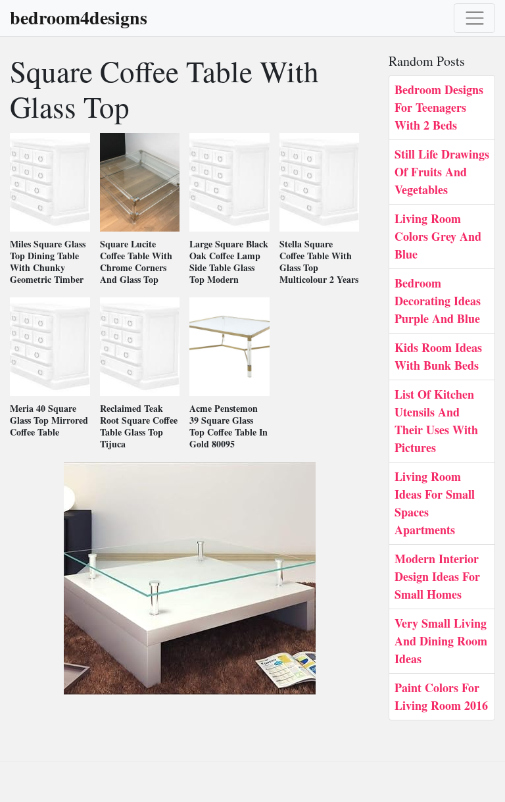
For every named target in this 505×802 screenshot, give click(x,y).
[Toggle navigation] (474, 18)
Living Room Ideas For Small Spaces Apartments (435, 503)
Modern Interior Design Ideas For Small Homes (437, 576)
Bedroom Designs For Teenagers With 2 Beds (439, 107)
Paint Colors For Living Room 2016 (441, 696)
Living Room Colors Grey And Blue (438, 236)
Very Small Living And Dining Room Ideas (441, 640)
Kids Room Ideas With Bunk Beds (438, 356)
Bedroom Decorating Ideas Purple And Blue (438, 300)
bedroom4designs (78, 18)
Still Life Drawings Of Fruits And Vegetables (442, 171)
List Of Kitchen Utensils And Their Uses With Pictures (436, 421)
